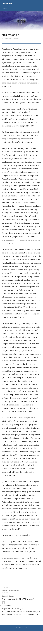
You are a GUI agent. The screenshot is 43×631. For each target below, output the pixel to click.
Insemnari (7, 3)
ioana (4, 606)
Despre (5, 8)
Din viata (16, 38)
